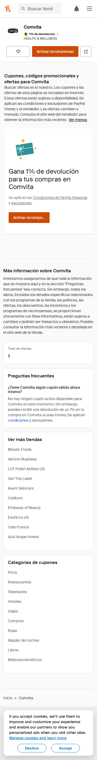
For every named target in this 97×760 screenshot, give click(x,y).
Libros (13, 650)
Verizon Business (22, 459)
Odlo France (18, 527)
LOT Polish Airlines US (26, 468)
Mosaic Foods (20, 449)
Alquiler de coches (23, 640)
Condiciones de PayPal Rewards (60, 197)
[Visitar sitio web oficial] (86, 51)
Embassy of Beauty (24, 507)
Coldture (15, 498)
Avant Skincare (21, 488)
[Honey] (7, 8)
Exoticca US (18, 517)
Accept (65, 748)
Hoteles (14, 601)
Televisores (17, 591)
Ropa (12, 630)
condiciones (18, 420)
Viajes (13, 611)
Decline (32, 748)
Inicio (7, 698)
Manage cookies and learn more (38, 737)
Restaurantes (19, 582)
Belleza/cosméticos (24, 659)
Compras (16, 620)
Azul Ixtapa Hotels (23, 536)
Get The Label (20, 478)
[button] (89, 8)
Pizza (12, 572)
